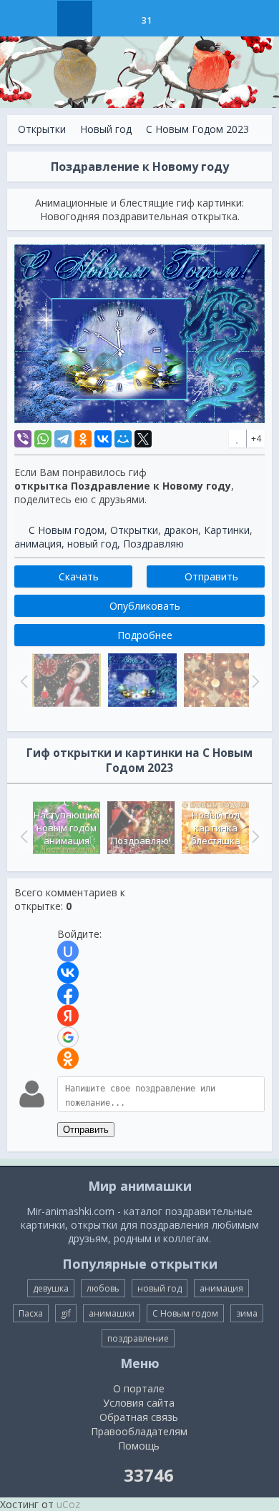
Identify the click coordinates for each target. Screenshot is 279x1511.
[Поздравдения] (182, 18)
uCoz (68, 1504)
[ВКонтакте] (103, 438)
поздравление (138, 1338)
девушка (51, 1288)
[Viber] (22, 438)
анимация (38, 543)
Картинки (227, 530)
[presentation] (22, 836)
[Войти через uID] (68, 951)
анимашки (111, 1313)
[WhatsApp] (43, 438)
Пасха (31, 1313)
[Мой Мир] (123, 438)
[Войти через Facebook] (68, 994)
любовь (103, 1288)
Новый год (106, 129)
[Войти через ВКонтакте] (68, 973)
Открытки (42, 129)
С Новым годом (66, 530)
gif (66, 1313)
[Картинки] (110, 18)
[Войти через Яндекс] (68, 1015)
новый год (92, 543)
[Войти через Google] (68, 1037)
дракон (181, 530)
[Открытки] (74, 18)
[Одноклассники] (83, 438)
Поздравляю (153, 543)
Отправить (86, 1129)
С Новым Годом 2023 (197, 129)
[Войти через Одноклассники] (68, 1058)
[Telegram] (63, 438)
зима (247, 1313)
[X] (143, 438)
